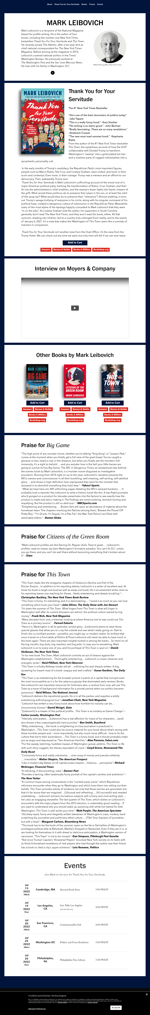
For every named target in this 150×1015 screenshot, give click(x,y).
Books (84, 4)
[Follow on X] (53, 73)
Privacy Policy (62, 1002)
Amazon (46, 250)
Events (100, 4)
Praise (92, 4)
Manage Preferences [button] (37, 1009)
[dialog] (75, 1003)
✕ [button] (146, 995)
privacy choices (93, 1002)
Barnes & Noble (61, 250)
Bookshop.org (101, 250)
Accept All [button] (116, 1008)
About (49, 4)
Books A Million (81, 250)
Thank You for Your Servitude (66, 4)
